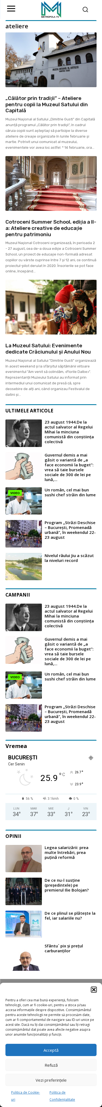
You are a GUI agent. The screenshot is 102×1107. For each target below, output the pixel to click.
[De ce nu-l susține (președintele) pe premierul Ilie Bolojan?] (23, 891)
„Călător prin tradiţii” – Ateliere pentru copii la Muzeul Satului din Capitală (46, 104)
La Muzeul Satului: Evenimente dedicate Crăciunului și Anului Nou (48, 348)
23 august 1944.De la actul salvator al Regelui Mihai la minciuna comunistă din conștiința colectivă (69, 431)
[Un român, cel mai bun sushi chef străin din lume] (23, 501)
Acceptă (51, 1050)
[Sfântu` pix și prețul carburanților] (23, 957)
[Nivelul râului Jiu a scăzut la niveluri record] (23, 566)
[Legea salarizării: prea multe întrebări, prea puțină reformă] (23, 858)
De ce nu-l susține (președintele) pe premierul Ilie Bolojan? (67, 885)
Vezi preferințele (51, 1080)
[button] (94, 989)
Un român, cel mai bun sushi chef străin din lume (70, 492)
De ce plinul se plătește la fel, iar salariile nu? (70, 915)
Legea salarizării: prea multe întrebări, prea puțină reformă (66, 852)
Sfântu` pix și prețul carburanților (64, 948)
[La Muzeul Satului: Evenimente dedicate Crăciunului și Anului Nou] (51, 307)
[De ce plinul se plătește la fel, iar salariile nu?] (23, 924)
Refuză (51, 1065)
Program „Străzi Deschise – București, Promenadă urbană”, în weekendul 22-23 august (70, 530)
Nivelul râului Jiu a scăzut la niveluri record (69, 558)
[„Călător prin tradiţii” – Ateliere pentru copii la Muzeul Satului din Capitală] (51, 59)
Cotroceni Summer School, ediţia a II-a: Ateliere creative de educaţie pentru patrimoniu (50, 228)
